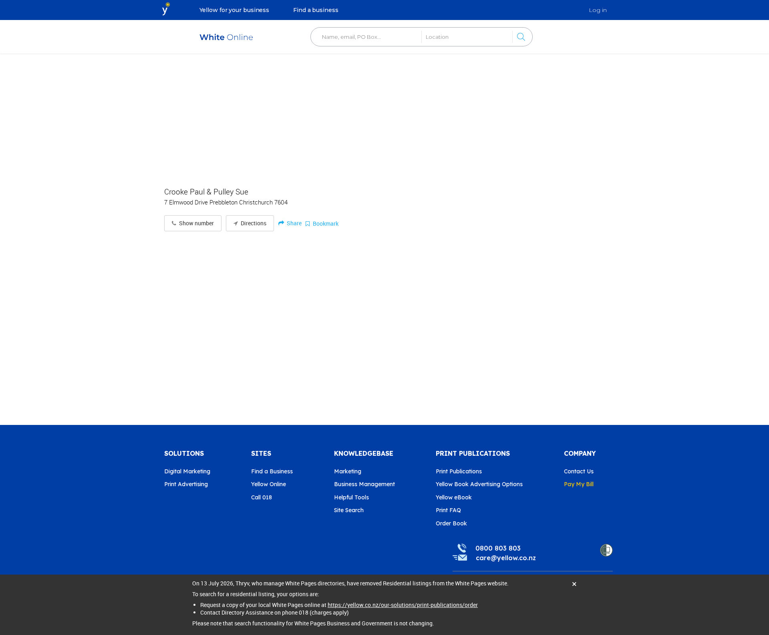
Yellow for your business (234, 10)
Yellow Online (268, 484)
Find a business (315, 10)
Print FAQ (448, 510)
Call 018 (261, 497)
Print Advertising (186, 484)
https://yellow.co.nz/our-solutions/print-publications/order (403, 605)
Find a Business (272, 471)
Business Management (364, 484)
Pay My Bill (579, 484)
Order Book (451, 523)
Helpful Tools (351, 497)
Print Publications (459, 471)
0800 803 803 (498, 548)
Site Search (349, 510)
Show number (196, 223)
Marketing (347, 471)
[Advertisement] (384, 116)
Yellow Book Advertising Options (479, 484)
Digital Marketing (187, 471)
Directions (253, 223)
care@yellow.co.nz (506, 558)
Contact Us (579, 471)
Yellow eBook (454, 497)
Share (294, 223)
